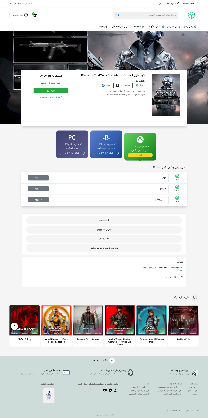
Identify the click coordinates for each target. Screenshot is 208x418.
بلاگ (149, 26)
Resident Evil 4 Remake (88, 339)
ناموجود (38, 177)
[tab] (140, 144)
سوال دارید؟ (103, 26)
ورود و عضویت (17, 15)
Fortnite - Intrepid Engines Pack (152, 341)
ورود (180, 270)
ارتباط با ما (22, 3)
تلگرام (173, 3)
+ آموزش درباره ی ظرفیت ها (51, 97)
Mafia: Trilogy (24, 339)
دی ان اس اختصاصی (120, 26)
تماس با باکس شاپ (174, 410)
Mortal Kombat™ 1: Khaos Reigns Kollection (56, 341)
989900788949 (189, 3)
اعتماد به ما (136, 26)
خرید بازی (51, 90)
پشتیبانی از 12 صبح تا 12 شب (112, 370)
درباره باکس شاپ (192, 410)
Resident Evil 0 (183, 339)
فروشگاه (12, 3)
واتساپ (162, 3)
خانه (30, 3)
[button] (14, 326)
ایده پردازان (98, 415)
